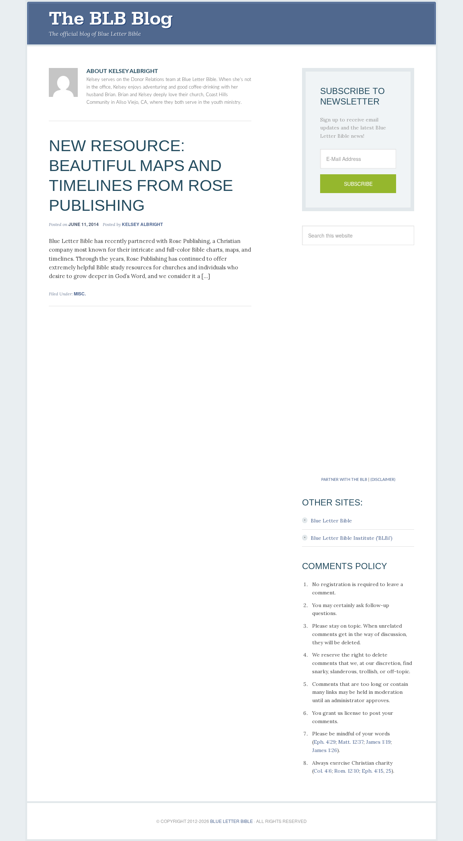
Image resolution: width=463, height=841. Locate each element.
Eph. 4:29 (325, 742)
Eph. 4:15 (372, 771)
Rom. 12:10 (346, 771)
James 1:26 (324, 750)
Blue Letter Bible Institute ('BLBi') (351, 538)
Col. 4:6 (323, 771)
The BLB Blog (111, 18)
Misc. (80, 293)
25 (388, 771)
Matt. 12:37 (351, 742)
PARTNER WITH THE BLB (344, 480)
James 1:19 (378, 742)
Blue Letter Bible (331, 520)
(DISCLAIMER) (382, 480)
